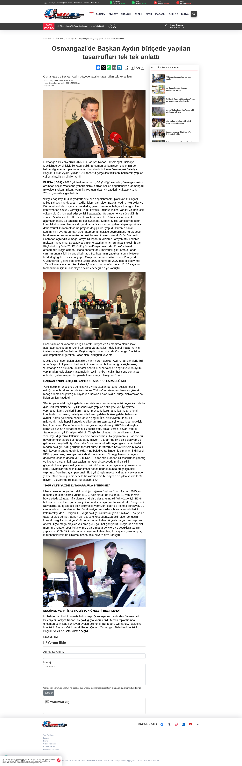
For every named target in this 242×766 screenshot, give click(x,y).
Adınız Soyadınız (54, 651)
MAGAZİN (160, 14)
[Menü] (45, 2)
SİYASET (113, 14)
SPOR (149, 14)
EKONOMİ (126, 14)
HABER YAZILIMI (93, 761)
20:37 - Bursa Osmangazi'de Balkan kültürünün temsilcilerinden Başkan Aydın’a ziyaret (78, 27)
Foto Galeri (68, 2)
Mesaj (47, 662)
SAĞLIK (139, 14)
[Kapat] (59, 760)
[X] (169, 724)
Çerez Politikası (49, 747)
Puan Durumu (95, 2)
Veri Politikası (48, 735)
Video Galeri (78, 2)
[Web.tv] (197, 724)
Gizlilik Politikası (49, 744)
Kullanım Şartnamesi (51, 750)
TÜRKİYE (173, 14)
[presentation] (110, 26)
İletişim (46, 738)
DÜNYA (185, 14)
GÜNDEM (100, 14)
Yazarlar (60, 2)
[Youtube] (190, 724)
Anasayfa (52, 2)
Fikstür (86, 2)
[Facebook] (162, 724)
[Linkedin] (183, 724)
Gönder (49, 693)
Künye (45, 741)
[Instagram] (176, 724)
